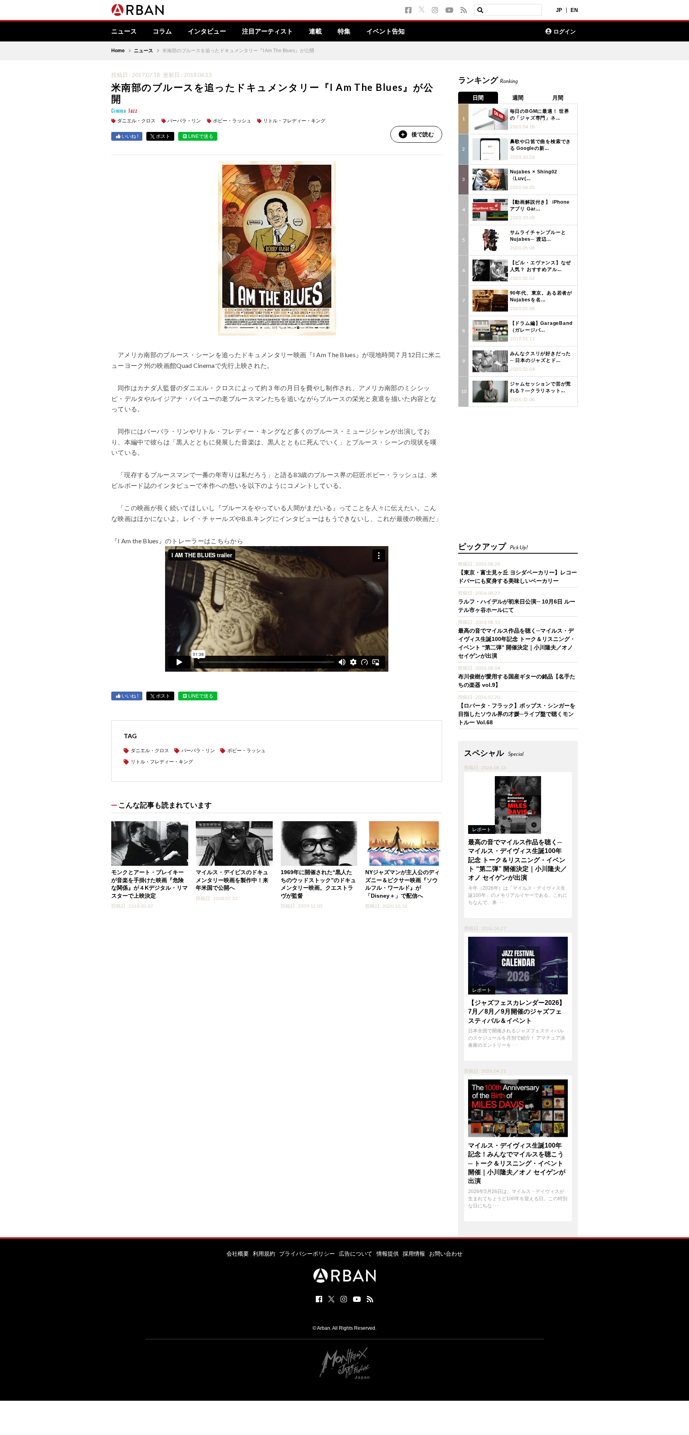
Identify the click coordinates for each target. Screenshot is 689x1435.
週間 (518, 97)
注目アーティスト (267, 31)
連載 (315, 31)
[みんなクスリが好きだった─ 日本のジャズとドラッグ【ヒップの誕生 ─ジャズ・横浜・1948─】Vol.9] (490, 361)
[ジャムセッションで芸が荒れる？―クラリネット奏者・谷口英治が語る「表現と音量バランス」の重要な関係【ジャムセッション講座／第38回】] (490, 392)
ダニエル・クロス (136, 121)
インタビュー (207, 31)
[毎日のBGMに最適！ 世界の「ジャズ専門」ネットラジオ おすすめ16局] (490, 119)
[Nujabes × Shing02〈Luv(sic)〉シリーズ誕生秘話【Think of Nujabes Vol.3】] (490, 180)
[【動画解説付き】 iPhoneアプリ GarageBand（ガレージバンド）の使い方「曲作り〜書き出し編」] (490, 210)
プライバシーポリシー (307, 1253)
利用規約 (264, 1253)
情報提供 (387, 1253)
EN (574, 10)
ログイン (564, 31)
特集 (344, 31)
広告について (355, 1253)
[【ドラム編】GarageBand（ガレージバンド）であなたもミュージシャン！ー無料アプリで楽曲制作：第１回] (490, 331)
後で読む (422, 134)
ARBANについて (504, 31)
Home (118, 50)
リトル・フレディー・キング (294, 121)
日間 (478, 97)
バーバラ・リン (184, 121)
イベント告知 (385, 31)
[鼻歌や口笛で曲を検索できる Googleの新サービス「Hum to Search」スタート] (490, 149)
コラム (162, 31)
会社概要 (237, 1253)
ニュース (124, 31)
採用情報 (414, 1253)
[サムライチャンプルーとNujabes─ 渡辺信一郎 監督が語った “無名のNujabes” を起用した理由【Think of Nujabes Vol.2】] (490, 240)
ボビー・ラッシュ (232, 121)
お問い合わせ (446, 1253)
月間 (557, 97)
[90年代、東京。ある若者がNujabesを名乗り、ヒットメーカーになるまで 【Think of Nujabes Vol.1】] (490, 301)
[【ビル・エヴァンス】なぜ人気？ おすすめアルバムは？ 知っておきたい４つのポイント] (490, 270)
